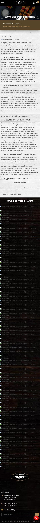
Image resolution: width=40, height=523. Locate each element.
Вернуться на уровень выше (12, 194)
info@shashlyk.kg (9, 510)
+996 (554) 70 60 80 (10, 506)
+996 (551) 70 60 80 (10, 504)
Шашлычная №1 (8, 24)
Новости (17, 24)
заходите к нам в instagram (20, 200)
